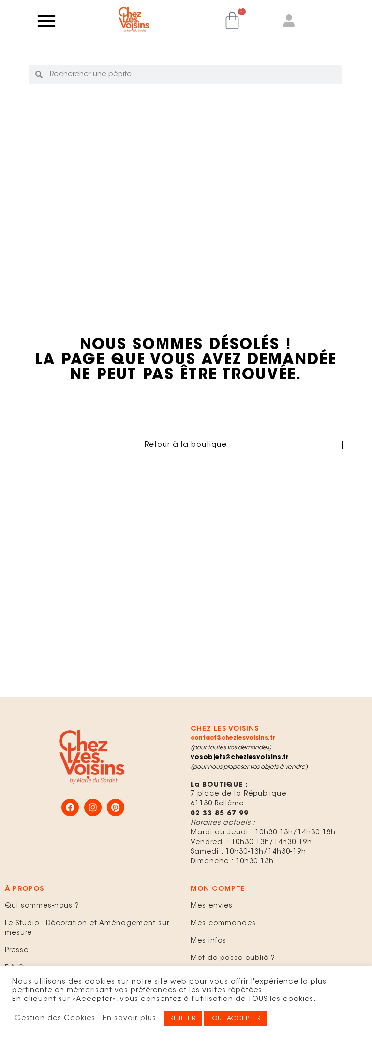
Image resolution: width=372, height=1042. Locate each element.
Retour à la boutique (186, 445)
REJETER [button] (182, 1018)
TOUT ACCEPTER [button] (235, 1018)
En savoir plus (129, 1018)
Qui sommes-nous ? (42, 906)
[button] (46, 20)
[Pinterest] (115, 807)
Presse (17, 950)
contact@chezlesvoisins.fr (233, 738)
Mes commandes (223, 923)
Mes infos (208, 941)
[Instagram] (93, 807)
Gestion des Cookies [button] (55, 1018)
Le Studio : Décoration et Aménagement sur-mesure (88, 928)
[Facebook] (70, 807)
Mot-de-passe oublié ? (233, 958)
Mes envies (212, 906)
